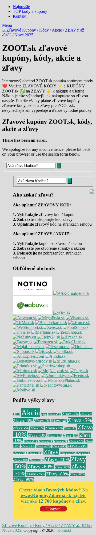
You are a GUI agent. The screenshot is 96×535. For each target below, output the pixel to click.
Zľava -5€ (21, 428)
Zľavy (51, 451)
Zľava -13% (70, 435)
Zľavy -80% (57, 473)
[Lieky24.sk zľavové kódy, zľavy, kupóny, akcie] (48, 337)
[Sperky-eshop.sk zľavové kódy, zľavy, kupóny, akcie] (54, 366)
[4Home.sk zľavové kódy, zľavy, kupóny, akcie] (79, 322)
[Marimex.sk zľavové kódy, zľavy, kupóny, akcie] (25, 370)
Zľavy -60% (40, 466)
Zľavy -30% (20, 460)
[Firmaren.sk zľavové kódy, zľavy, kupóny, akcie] (46, 342)
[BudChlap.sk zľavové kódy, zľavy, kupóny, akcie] (66, 361)
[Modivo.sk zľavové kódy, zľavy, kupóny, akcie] (24, 390)
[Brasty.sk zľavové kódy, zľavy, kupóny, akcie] (23, 342)
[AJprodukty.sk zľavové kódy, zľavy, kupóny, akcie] (55, 375)
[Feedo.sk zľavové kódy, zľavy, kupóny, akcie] (79, 375)
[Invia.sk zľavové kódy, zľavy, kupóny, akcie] (21, 332)
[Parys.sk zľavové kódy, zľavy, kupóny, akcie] (79, 370)
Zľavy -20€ (83, 453)
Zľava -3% (23, 420)
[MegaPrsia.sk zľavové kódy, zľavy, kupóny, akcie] (51, 317)
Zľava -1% (54, 414)
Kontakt (19, 16)
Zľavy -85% (77, 474)
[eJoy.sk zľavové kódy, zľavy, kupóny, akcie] (44, 351)
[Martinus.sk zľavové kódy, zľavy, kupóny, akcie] (43, 332)
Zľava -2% (70, 414)
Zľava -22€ (61, 441)
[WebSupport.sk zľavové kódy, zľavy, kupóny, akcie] (28, 327)
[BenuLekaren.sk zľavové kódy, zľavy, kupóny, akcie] (51, 322)
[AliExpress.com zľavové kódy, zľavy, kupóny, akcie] (28, 356)
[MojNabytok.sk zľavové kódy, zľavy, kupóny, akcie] (53, 370)
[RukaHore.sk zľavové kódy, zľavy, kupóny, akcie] (72, 342)
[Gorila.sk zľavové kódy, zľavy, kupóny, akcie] (63, 351)
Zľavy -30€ (36, 460)
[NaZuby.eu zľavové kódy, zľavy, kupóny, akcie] (24, 337)
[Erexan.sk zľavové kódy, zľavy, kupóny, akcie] (71, 337)
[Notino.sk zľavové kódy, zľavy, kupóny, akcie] (32, 293)
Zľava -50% (77, 446)
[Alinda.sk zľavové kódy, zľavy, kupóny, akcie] (55, 356)
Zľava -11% (54, 435)
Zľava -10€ (37, 435)
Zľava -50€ (20, 453)
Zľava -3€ (42, 421)
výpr (44, 414)
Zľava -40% (43, 446)
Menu (7, 25)
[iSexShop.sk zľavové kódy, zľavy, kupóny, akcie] (69, 332)
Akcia (30, 412)
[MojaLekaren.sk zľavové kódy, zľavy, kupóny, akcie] (29, 346)
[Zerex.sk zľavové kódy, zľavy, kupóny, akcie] (52, 327)
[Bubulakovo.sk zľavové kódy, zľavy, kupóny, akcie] (28, 380)
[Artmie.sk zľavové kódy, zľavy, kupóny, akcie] (62, 380)
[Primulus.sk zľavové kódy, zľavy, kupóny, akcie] (25, 366)
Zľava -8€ (70, 428)
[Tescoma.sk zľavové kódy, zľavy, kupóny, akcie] (58, 346)
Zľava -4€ (59, 421)
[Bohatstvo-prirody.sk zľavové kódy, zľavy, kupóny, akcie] (32, 361)
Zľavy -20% (67, 453)
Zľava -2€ (86, 414)
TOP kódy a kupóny (30, 11)
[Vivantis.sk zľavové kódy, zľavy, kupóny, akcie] (77, 317)
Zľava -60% (35, 453)
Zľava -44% (59, 446)
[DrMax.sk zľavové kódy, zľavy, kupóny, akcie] (23, 322)
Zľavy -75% (35, 474)
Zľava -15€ (31, 441)
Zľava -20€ (46, 441)
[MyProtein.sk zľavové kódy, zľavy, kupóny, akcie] (26, 375)
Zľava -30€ (28, 446)
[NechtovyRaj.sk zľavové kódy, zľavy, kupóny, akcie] (56, 385)
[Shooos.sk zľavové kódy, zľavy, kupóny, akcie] (23, 351)
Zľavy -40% (57, 459)
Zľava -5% (80, 420)
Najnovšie (21, 6)
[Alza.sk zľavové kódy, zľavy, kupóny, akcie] (61, 313)
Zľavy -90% (23, 479)
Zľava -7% (54, 428)
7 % (17, 414)
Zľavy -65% (62, 467)
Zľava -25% (76, 441)
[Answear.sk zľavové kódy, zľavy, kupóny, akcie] (25, 317)
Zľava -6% (37, 428)
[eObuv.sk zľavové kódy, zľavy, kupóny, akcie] (33, 313)
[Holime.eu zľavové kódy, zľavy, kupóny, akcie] (82, 346)
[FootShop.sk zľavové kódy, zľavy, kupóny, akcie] (76, 327)
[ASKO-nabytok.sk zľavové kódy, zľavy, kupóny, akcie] (71, 293)
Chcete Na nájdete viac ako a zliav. (53, 495)
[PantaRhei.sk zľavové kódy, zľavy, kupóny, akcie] (26, 385)
